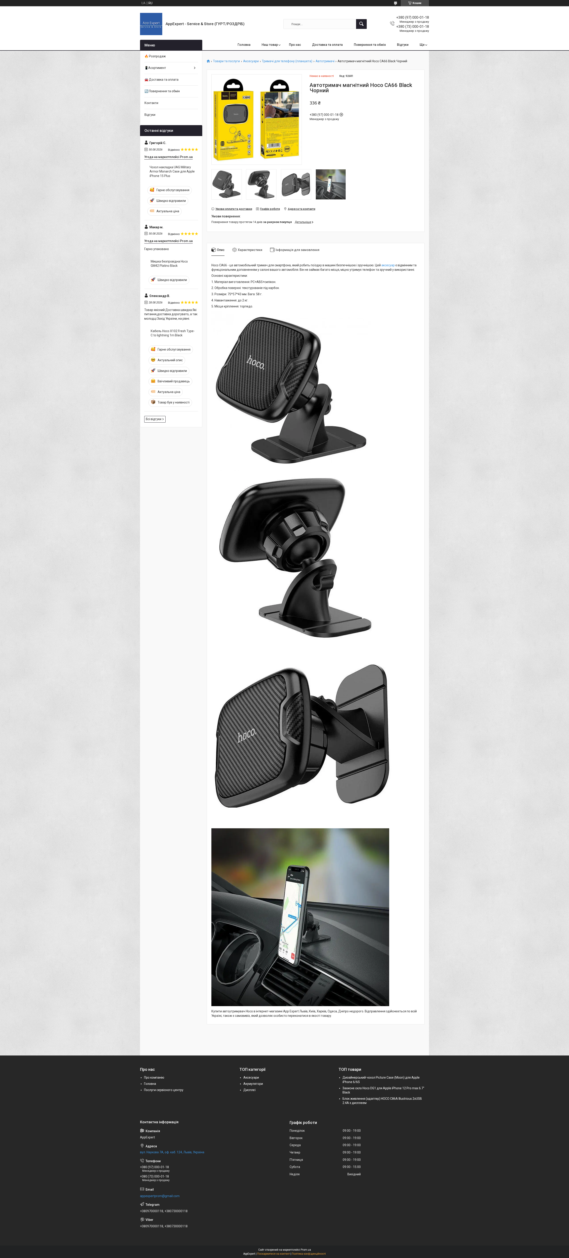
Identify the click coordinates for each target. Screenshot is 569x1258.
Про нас (295, 44)
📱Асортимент (155, 68)
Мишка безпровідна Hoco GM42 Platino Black (169, 264)
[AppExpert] (151, 24)
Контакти (151, 103)
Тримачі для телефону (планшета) (287, 61)
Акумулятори (253, 1083)
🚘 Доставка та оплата (161, 79)
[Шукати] (361, 24)
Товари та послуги (226, 61)
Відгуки (403, 44)
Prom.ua (306, 1249)
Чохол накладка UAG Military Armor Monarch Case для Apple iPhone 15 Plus (172, 171)
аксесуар (388, 265)
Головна (244, 44)
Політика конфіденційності (309, 1253)
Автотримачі (325, 61)
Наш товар (270, 44)
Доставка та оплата (327, 44)
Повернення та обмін (370, 44)
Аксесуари (251, 61)
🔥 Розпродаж (155, 56)
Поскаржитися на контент (273, 1253)
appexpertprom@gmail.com (160, 1196)
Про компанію (154, 1077)
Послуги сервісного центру (163, 1090)
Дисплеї (249, 1090)
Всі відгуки (153, 419)
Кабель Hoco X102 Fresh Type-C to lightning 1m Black (173, 333)
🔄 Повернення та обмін (162, 91)
